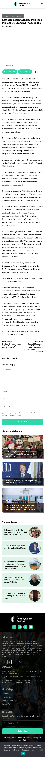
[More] (35, 71)
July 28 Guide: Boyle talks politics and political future (21, 481)
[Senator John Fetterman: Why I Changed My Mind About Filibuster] (35, 580)
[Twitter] (25, 627)
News (8, 476)
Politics (9, 500)
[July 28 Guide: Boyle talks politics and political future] (22, 473)
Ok (23, 753)
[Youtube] (31, 627)
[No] (41, 750)
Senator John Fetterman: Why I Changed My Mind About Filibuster (14, 579)
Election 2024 (16, 16)
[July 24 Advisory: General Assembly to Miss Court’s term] (35, 596)
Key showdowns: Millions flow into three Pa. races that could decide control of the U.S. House (20, 507)
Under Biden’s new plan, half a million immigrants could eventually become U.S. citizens (33, 347)
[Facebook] (14, 627)
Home (7, 16)
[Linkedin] (15, 662)
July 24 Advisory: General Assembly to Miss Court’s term (14, 595)
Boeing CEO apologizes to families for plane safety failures (11, 346)
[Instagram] (20, 627)
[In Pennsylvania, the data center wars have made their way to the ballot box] (22, 446)
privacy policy (32, 737)
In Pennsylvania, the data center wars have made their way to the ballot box (21, 454)
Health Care (10, 447)
